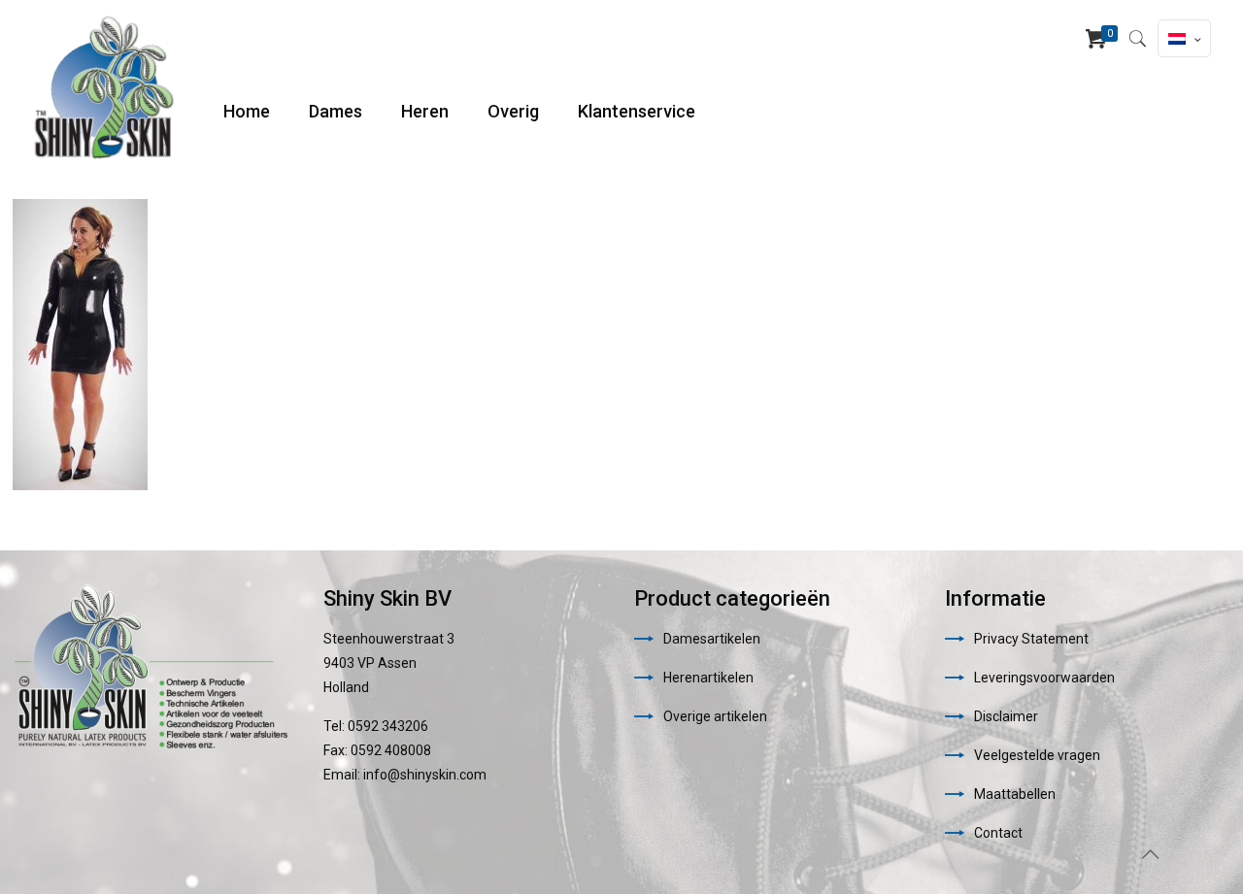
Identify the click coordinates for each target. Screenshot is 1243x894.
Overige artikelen (715, 716)
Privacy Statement (1031, 638)
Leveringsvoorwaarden (1044, 677)
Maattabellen (1015, 794)
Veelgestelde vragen (1037, 755)
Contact (998, 833)
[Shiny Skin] (103, 87)
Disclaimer (1006, 716)
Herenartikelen (708, 677)
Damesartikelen (711, 638)
